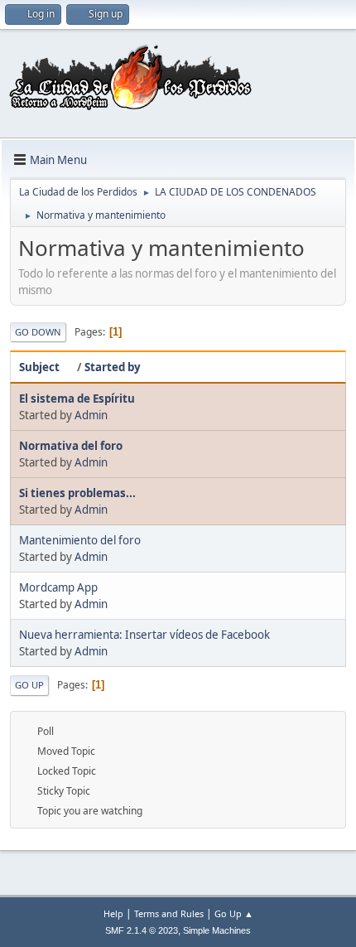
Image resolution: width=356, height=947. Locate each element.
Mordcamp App (58, 587)
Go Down (38, 332)
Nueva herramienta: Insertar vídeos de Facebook (144, 634)
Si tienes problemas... (77, 493)
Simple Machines (217, 930)
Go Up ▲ (233, 913)
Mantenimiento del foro (80, 540)
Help (113, 913)
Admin (91, 415)
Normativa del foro (71, 445)
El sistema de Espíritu (77, 398)
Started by (112, 367)
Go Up (29, 685)
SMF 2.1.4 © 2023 (141, 930)
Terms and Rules (169, 913)
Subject (39, 367)
